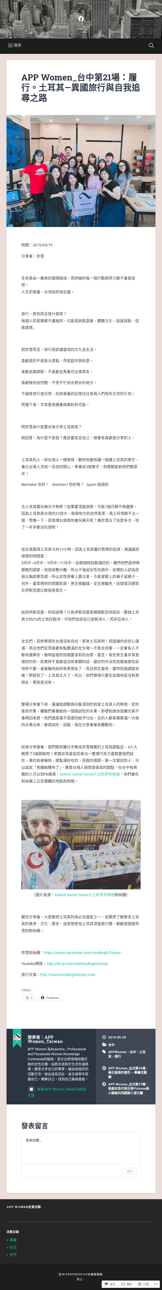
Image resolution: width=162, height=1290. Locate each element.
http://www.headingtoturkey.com (67, 974)
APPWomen (117, 1052)
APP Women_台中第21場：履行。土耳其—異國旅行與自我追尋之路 (80, 87)
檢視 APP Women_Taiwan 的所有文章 (57, 1092)
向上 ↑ (81, 1279)
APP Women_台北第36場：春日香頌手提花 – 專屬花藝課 (128, 1072)
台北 (13, 1247)
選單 (17, 45)
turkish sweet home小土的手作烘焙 (90, 774)
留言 (130, 1171)
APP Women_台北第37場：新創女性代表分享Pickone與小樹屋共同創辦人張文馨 (128, 1088)
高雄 (13, 1240)
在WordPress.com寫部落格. (81, 1274)
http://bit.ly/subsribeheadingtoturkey (77, 963)
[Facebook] (81, 18)
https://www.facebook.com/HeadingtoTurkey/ (83, 952)
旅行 (118, 1056)
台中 (111, 1045)
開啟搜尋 (150, 45)
